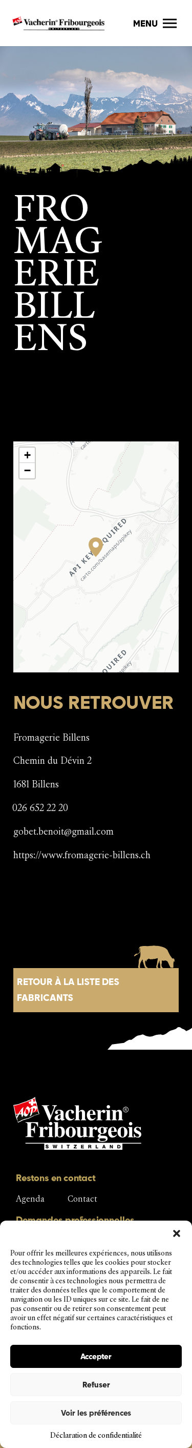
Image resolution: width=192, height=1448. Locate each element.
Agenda (30, 1199)
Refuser (96, 1384)
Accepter (96, 1356)
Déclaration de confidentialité (96, 1435)
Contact (82, 1199)
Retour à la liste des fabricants (68, 989)
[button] (177, 1233)
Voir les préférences (96, 1413)
